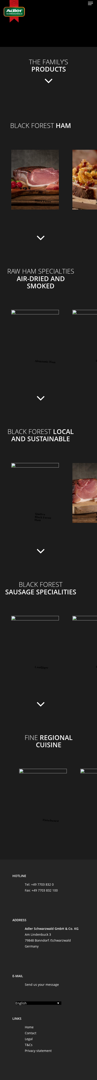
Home (29, 1027)
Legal (29, 1039)
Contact (30, 1033)
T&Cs (28, 1045)
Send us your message (42, 984)
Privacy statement (38, 1051)
